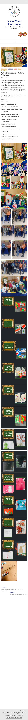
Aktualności (4, 68)
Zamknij (8, 717)
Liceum (15, 68)
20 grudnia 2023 (5, 77)
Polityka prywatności (17, 717)
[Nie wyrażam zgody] (26, 714)
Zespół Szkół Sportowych (14, 23)
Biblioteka (10, 68)
